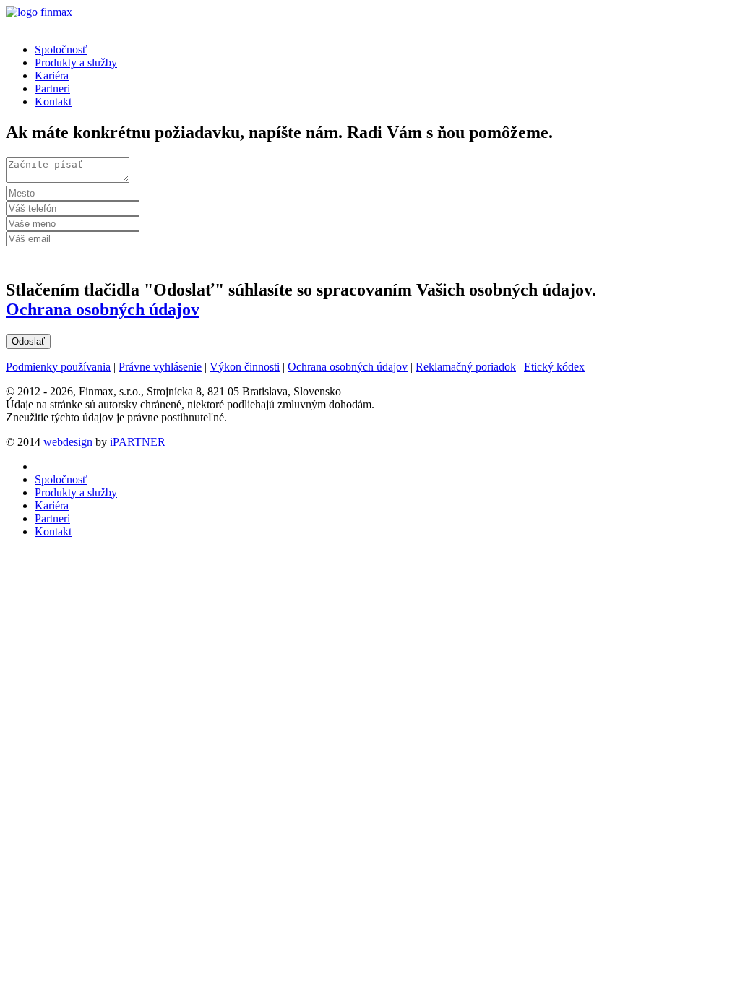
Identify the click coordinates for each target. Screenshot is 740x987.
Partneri (52, 88)
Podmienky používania (58, 367)
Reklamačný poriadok (466, 367)
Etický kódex (554, 367)
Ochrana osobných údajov (102, 309)
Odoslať (28, 341)
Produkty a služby (76, 62)
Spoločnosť (61, 49)
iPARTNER (137, 442)
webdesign (67, 442)
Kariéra (52, 75)
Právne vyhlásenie (160, 367)
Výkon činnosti (245, 367)
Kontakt (53, 101)
